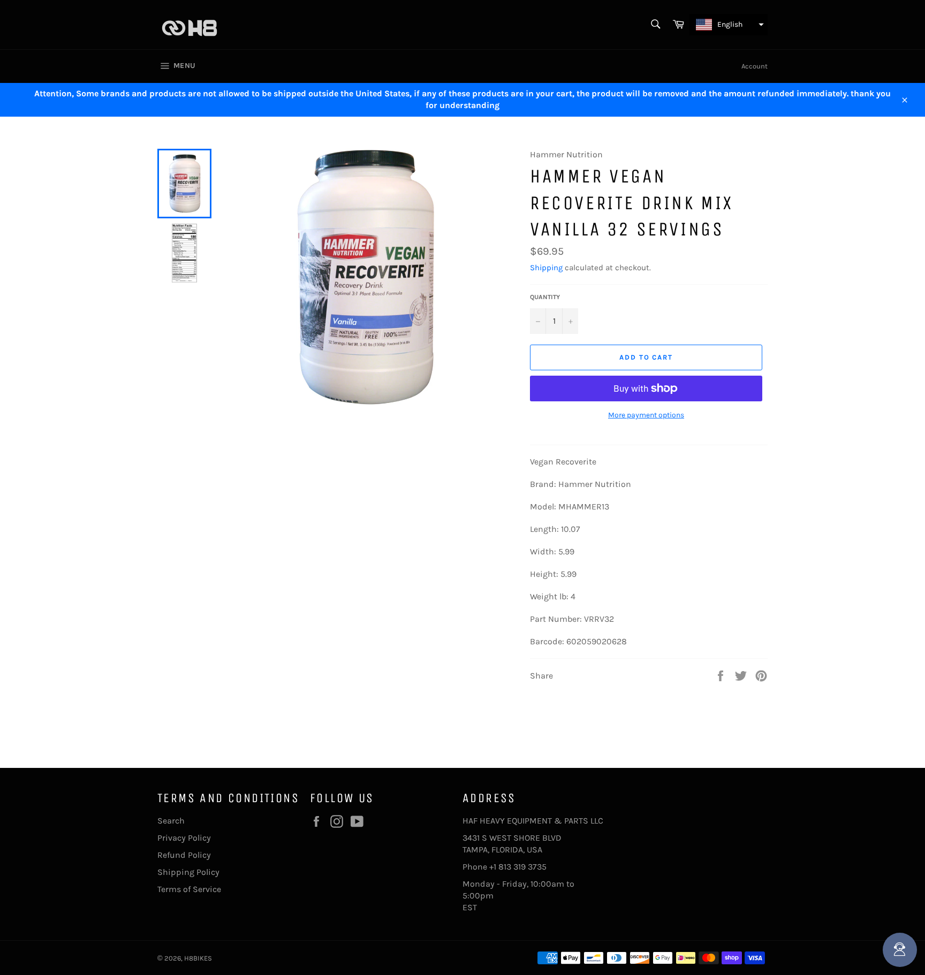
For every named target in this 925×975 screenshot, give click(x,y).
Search (171, 821)
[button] (728, 24)
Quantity (545, 297)
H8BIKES (198, 958)
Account (754, 66)
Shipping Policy (188, 872)
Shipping (546, 267)
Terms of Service (189, 889)
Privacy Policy (184, 838)
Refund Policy (184, 855)
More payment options (646, 415)
